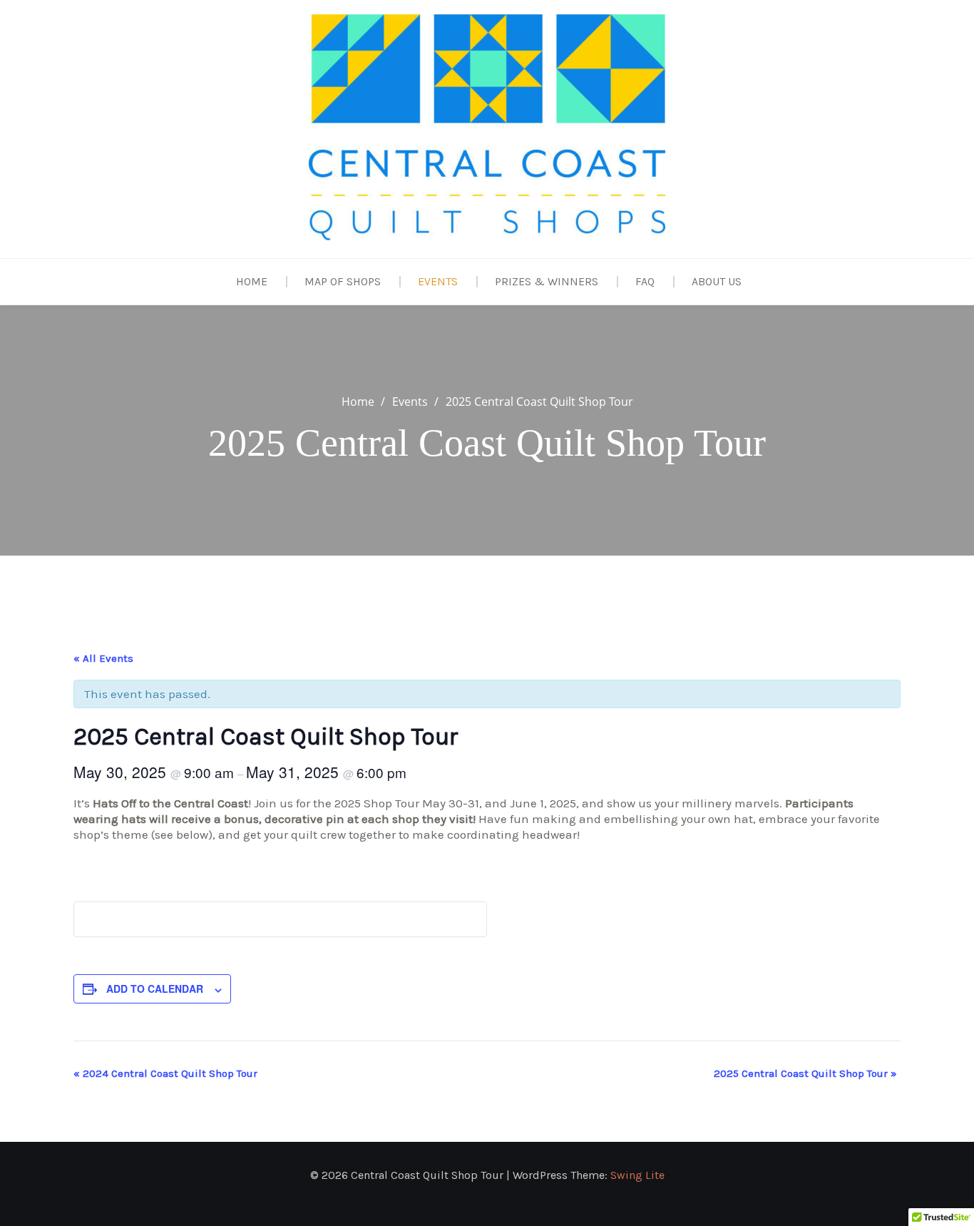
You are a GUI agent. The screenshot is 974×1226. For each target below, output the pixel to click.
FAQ (645, 281)
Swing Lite (637, 1175)
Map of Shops (342, 281)
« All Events (103, 658)
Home (251, 281)
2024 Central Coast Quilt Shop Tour (165, 1073)
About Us (717, 281)
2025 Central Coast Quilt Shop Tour (805, 1073)
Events (438, 281)
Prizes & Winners (546, 281)
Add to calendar (154, 988)
